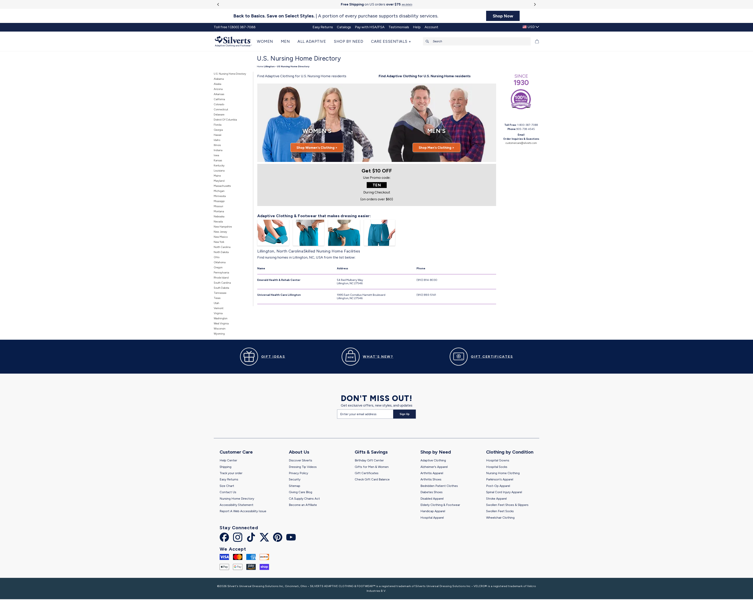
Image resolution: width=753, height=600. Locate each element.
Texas (217, 298)
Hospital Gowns (497, 460)
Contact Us (228, 492)
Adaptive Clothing (433, 460)
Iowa (216, 155)
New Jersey (220, 231)
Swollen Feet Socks (500, 511)
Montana (219, 211)
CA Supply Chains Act (304, 498)
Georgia (218, 129)
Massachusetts (222, 185)
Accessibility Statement (236, 505)
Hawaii (217, 134)
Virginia (218, 313)
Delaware (219, 114)
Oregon (218, 267)
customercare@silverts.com (521, 143)
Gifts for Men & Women (372, 467)
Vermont (218, 308)
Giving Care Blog (300, 492)
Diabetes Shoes (431, 492)
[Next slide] (534, 4)
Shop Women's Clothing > (316, 148)
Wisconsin (220, 328)
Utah (216, 303)
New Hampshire (223, 226)
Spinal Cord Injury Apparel (504, 492)
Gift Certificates (366, 473)
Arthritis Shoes (430, 479)
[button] (267, 41)
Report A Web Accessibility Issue (243, 511)
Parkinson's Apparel (499, 479)
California (219, 99)
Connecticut (221, 109)
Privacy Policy (298, 473)
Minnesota (220, 196)
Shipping (225, 467)
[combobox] (477, 41)
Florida (217, 124)
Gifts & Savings (371, 452)
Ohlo (216, 257)
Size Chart (227, 486)
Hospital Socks (496, 467)
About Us (299, 452)
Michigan (219, 191)
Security (294, 479)
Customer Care (236, 452)
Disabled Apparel (432, 498)
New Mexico (221, 236)
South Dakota (221, 287)
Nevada (218, 221)
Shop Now (503, 15)
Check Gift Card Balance (372, 479)
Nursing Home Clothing (503, 473)
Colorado (219, 104)
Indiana (218, 150)
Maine (217, 175)
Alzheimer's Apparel (434, 467)
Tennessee (220, 292)
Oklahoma (220, 262)
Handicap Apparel (432, 511)
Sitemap (294, 486)
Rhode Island (221, 277)
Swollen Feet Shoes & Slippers (507, 505)
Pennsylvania (221, 272)
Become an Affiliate (303, 505)
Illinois (217, 145)
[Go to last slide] (218, 4)
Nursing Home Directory (237, 498)
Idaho (217, 140)
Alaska (217, 84)
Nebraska (219, 216)
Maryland (219, 180)
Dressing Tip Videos (303, 467)
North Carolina (222, 247)
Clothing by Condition (509, 452)
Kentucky (219, 165)
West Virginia (221, 323)
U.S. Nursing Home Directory (230, 73)
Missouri (218, 206)
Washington (220, 318)
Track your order (231, 473)
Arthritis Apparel (431, 473)
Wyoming (219, 333)
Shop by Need (435, 452)
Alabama (219, 78)
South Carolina (222, 282)
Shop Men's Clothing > (436, 148)
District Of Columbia (225, 119)
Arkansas (219, 94)
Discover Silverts (300, 460)
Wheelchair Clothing (500, 517)
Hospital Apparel (432, 517)
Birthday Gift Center (369, 460)
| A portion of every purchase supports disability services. (335, 16)
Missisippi (219, 201)
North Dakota (221, 252)
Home (260, 66)
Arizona (218, 89)
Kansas (218, 160)
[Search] (427, 41)
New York (219, 242)
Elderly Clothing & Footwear (440, 505)
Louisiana (219, 170)
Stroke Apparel (496, 498)
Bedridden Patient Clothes (439, 486)
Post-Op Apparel (498, 486)
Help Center (228, 460)
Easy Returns (229, 479)
